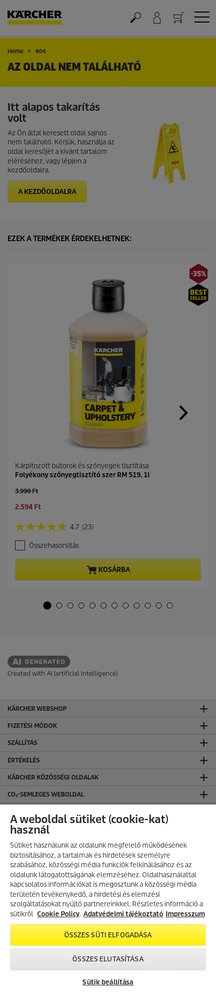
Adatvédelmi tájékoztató (123, 914)
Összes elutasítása (107, 959)
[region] (108, 899)
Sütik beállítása (107, 982)
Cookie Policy (58, 914)
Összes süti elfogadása (108, 935)
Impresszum (185, 914)
